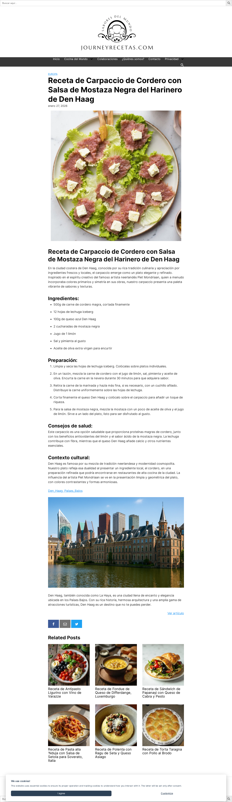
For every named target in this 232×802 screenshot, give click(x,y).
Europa (52, 74)
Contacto (154, 59)
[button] (182, 65)
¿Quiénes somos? (133, 59)
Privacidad (172, 59)
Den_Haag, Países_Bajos (65, 491)
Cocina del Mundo (76, 59)
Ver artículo (175, 613)
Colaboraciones (107, 59)
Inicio (56, 59)
